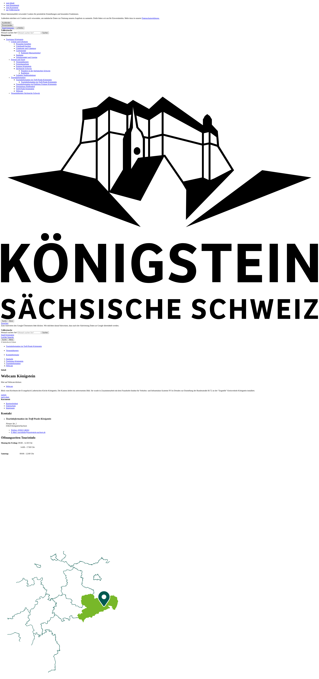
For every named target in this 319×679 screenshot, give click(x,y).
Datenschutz (11, 406)
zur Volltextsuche (13, 10)
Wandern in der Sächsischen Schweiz (35, 71)
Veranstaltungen (22, 62)
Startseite (9, 359)
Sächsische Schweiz (24, 69)
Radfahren (25, 73)
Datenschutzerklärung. (151, 18)
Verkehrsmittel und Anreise (26, 57)
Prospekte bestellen (23, 44)
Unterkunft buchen (23, 46)
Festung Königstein (23, 66)
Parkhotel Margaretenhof (30, 53)
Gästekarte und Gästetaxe (26, 48)
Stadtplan (19, 55)
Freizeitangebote (22, 64)
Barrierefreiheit (12, 404)
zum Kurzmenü (12, 7)
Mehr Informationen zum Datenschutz (16, 328)
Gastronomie (21, 51)
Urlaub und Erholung (19, 42)
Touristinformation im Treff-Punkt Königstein (34, 80)
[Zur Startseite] (159, 318)
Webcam (19, 91)
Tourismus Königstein (14, 39)
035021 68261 (20, 430)
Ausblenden (6, 23)
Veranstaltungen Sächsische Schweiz (25, 93)
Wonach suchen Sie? (9, 33)
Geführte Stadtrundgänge (26, 75)
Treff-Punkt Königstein (25, 89)
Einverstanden (7, 25)
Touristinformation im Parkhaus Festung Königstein (36, 84)
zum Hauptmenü (12, 5)
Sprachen (4, 323)
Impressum (10, 408)
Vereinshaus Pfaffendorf (25, 86)
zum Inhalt (10, 3)
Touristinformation (18, 77)
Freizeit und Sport (18, 60)
